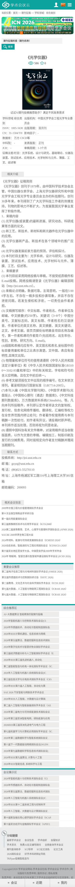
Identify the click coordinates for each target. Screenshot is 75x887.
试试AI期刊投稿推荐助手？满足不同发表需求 (37, 112)
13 (49, 32)
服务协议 (42, 873)
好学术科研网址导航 (35, 854)
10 (39, 32)
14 (52, 32)
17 (63, 32)
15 (56, 32)
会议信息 (29, 840)
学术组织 (42, 840)
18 (66, 32)
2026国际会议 (14, 854)
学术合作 (64, 869)
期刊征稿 (26, 13)
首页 (15, 13)
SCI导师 (29, 849)
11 (42, 32)
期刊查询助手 (14, 849)
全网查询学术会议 (54, 845)
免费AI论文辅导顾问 (30, 845)
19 (70, 32)
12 (45, 32)
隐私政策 (53, 873)
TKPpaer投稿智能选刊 (18, 858)
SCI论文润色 (43, 849)
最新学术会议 (14, 840)
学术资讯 (11, 845)
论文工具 (58, 849)
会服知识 (55, 840)
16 (59, 32)
